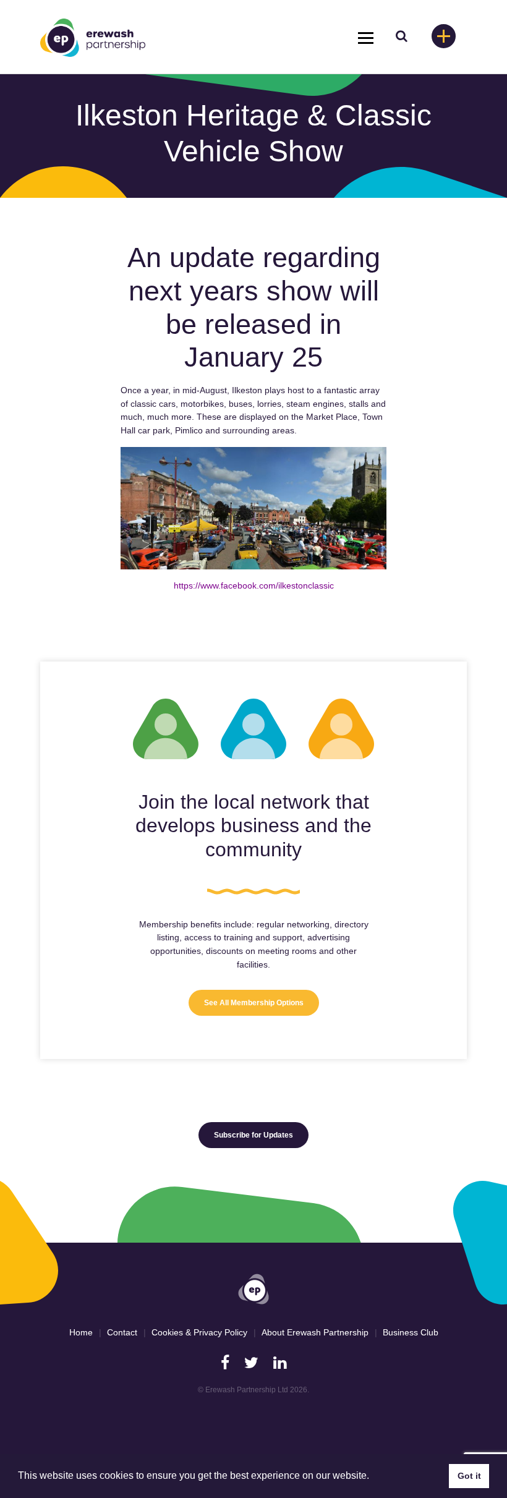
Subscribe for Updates (253, 1135)
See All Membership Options (254, 1002)
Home (81, 1332)
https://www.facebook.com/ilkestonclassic (254, 585)
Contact (122, 1332)
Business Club (410, 1332)
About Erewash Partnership (315, 1332)
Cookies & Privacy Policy (199, 1332)
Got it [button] (469, 1476)
